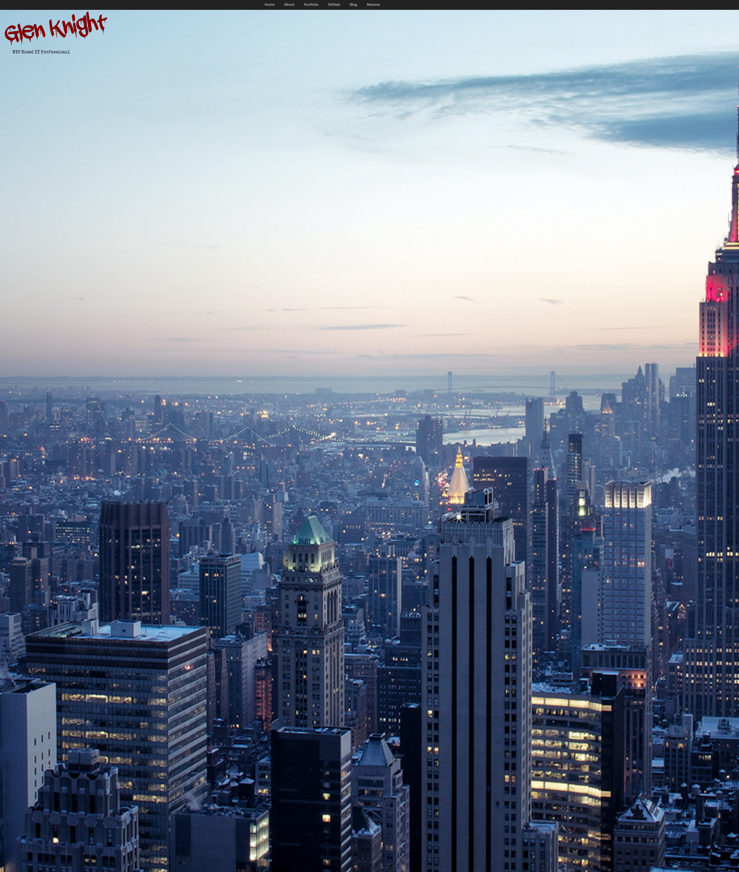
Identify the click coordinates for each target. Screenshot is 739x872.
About (289, 5)
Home (270, 5)
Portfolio (311, 5)
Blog (353, 5)
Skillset (334, 5)
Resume (373, 5)
